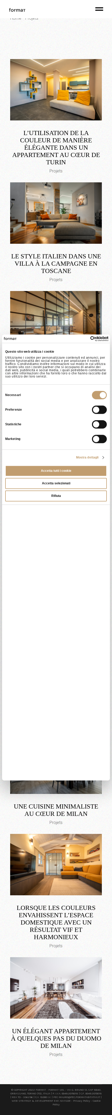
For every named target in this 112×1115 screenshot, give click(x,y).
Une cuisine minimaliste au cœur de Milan (56, 810)
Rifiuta (56, 496)
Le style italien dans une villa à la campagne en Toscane (56, 263)
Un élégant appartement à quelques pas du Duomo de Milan (56, 1038)
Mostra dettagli (87, 457)
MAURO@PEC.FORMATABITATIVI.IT (79, 1097)
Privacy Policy (81, 1100)
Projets (56, 171)
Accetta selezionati (56, 483)
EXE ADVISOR (62, 1100)
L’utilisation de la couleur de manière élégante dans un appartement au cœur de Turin (56, 147)
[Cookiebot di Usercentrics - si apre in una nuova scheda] (85, 338)
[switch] (99, 409)
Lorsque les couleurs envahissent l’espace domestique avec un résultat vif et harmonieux (56, 922)
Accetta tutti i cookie (56, 471)
